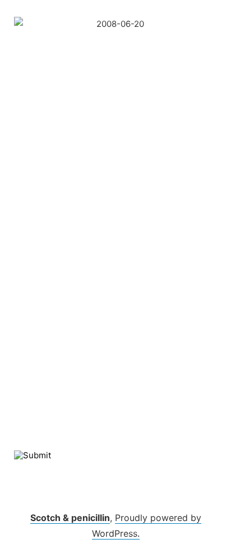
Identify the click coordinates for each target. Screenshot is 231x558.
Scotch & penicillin (70, 517)
